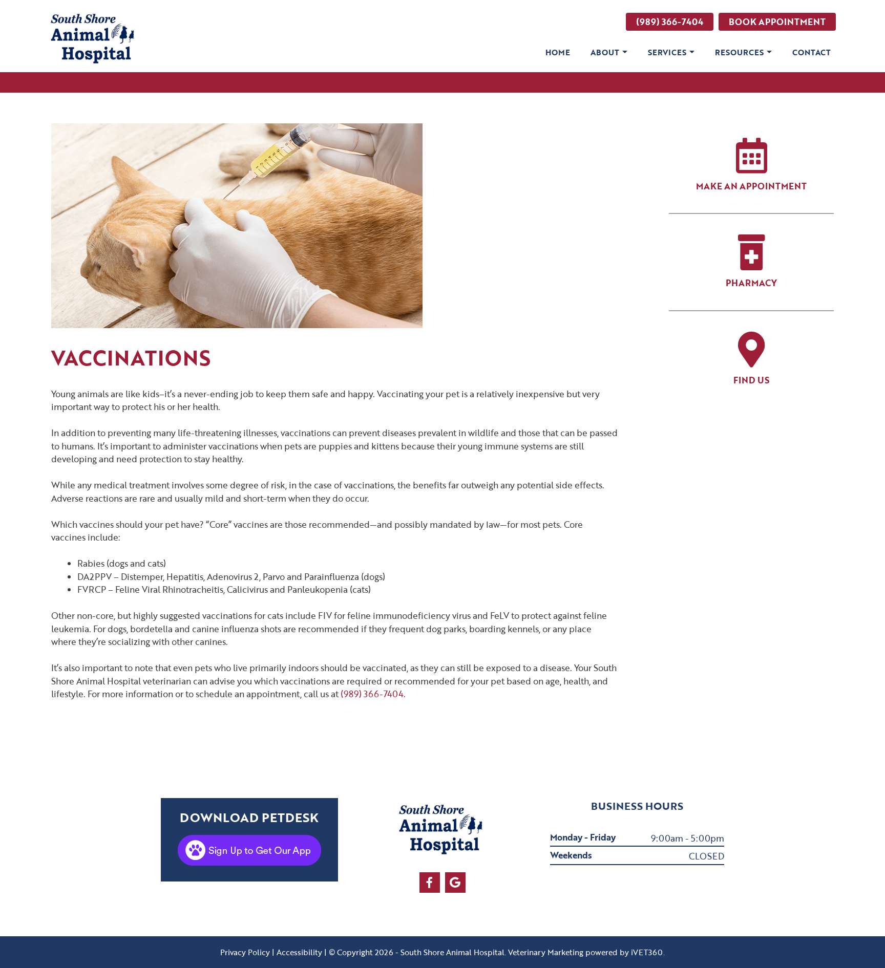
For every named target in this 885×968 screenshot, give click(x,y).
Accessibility (299, 952)
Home (557, 52)
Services (667, 52)
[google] (455, 882)
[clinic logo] (94, 39)
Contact (811, 52)
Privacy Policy (245, 952)
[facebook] (429, 882)
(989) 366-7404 (669, 21)
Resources (739, 52)
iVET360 (647, 952)
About (605, 52)
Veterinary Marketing (545, 952)
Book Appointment (777, 21)
